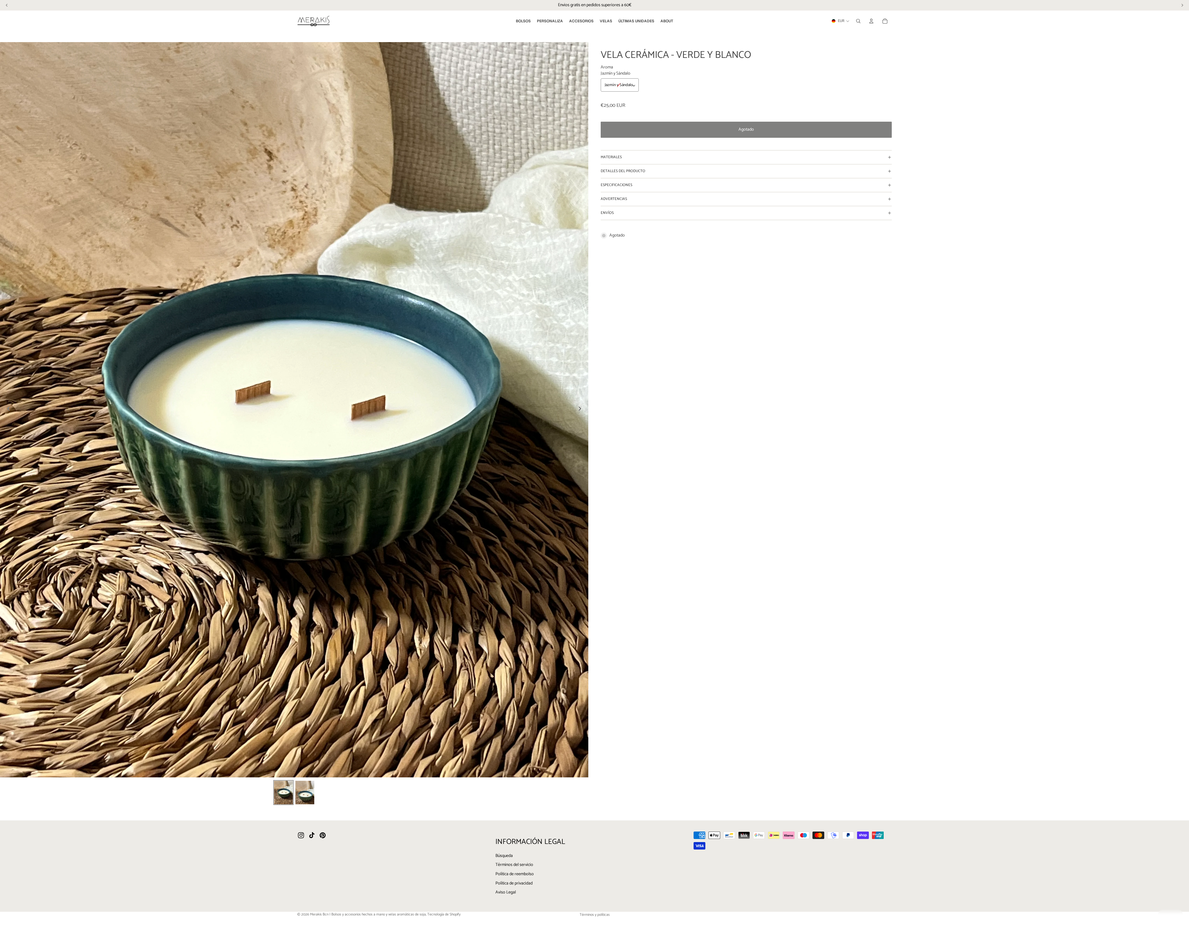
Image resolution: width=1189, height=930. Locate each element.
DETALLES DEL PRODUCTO (623, 171)
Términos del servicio (514, 864)
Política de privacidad (514, 883)
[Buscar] (858, 21)
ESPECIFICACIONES (616, 185)
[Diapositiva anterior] (7, 409)
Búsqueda (504, 855)
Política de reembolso (514, 874)
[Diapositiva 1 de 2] (283, 792)
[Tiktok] (312, 835)
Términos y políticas (595, 915)
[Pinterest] (322, 835)
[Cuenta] (871, 21)
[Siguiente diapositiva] (581, 409)
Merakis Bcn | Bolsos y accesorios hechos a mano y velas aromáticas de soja (368, 914)
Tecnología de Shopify (443, 914)
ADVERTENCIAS (614, 199)
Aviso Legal (505, 892)
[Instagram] (301, 835)
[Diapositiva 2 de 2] (304, 792)
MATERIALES (611, 157)
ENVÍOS (607, 213)
